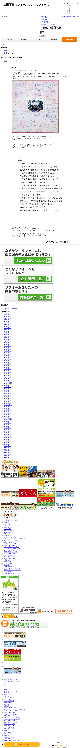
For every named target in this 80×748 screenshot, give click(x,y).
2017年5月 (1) (7, 360)
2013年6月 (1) (7, 396)
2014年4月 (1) (7, 388)
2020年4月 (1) (7, 337)
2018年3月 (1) (7, 354)
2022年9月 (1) (7, 321)
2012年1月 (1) (7, 416)
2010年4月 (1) (7, 441)
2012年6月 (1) (7, 410)
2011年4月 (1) (7, 426)
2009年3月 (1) (7, 455)
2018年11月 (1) (8, 349)
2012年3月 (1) (7, 413)
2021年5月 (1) (7, 329)
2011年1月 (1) (7, 431)
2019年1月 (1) (7, 347)
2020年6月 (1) (7, 336)
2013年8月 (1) (7, 395)
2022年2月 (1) (7, 324)
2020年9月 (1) (7, 334)
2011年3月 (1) (7, 428)
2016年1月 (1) (7, 370)
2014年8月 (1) (7, 385)
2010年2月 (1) (7, 444)
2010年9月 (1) (7, 432)
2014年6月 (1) (7, 387)
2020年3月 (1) (7, 339)
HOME (6, 50)
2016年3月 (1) (7, 369)
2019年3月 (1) (7, 346)
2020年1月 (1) (7, 341)
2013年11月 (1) (8, 393)
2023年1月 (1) (7, 319)
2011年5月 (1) (7, 424)
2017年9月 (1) (7, 357)
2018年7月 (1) (7, 352)
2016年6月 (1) (7, 367)
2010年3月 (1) (7, 442)
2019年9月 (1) (7, 342)
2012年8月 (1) (7, 406)
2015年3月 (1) (7, 378)
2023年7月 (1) (7, 318)
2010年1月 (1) (7, 446)
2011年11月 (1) (8, 418)
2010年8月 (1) (7, 434)
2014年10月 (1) (8, 383)
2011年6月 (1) (7, 423)
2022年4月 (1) (7, 323)
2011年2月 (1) (7, 429)
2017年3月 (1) (7, 362)
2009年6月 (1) (7, 451)
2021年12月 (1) (8, 326)
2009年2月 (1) (7, 457)
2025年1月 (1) (7, 315)
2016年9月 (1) (7, 365)
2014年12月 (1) (8, 382)
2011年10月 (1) (8, 419)
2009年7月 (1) (7, 449)
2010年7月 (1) (7, 436)
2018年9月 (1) (7, 351)
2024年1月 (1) (7, 316)
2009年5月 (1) (7, 452)
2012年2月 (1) (7, 414)
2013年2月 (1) (7, 401)
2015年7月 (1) (7, 375)
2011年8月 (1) (7, 421)
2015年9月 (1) (7, 374)
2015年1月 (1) (7, 380)
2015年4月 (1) (7, 377)
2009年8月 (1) (7, 447)
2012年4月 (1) (7, 411)
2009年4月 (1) (7, 454)
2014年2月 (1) (7, 390)
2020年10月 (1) (8, 333)
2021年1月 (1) (7, 331)
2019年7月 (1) (7, 344)
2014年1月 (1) (7, 392)
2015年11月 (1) (8, 372)
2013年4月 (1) (7, 398)
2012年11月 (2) (8, 403)
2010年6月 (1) (7, 437)
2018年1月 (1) (7, 355)
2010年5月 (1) (7, 439)
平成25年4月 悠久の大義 (11, 308)
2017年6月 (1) (7, 359)
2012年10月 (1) (8, 405)
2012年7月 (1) (7, 408)
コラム (6, 52)
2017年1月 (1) (7, 364)
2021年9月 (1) (7, 328)
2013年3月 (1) (7, 400)
